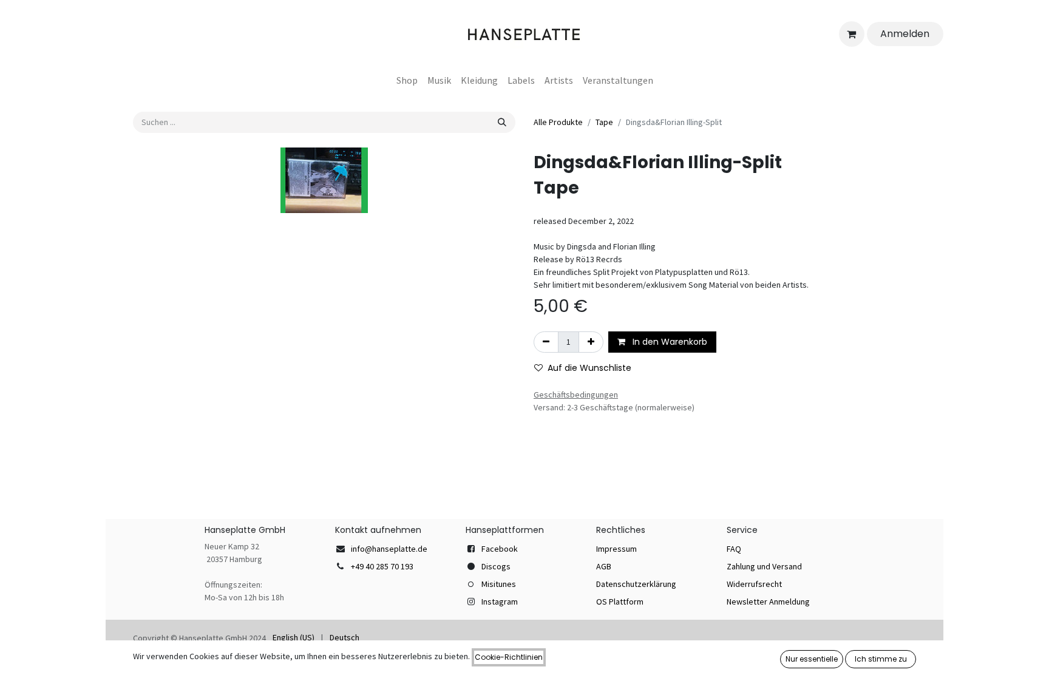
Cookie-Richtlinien (509, 657)
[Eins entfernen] (546, 342)
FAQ (734, 548)
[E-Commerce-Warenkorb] (851, 34)
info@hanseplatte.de (389, 548)
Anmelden (904, 34)
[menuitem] (407, 80)
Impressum (616, 548)
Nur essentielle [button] (812, 659)
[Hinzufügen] (591, 342)
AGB (603, 566)
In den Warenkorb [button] (668, 342)
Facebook (499, 548)
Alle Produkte (558, 122)
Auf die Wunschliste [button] (589, 368)
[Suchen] (502, 122)
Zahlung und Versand (764, 566)
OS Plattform (619, 601)
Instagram (499, 601)
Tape (604, 122)
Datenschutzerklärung (636, 583)
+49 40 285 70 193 (382, 566)
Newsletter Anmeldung (768, 601)
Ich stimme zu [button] (881, 659)
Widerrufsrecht (754, 583)
